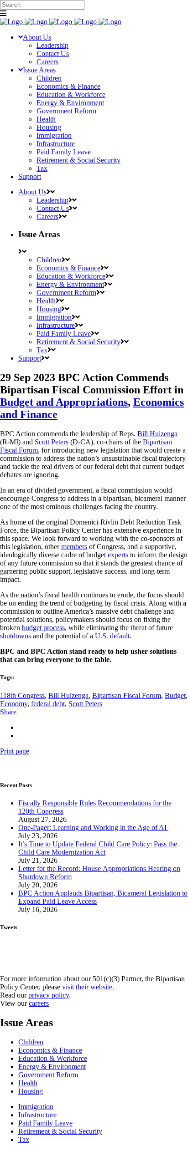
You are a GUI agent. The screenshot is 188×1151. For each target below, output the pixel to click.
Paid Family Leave (45, 1123)
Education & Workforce (52, 1058)
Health (27, 1083)
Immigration (35, 1106)
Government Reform (48, 1075)
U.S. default (112, 636)
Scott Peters (51, 442)
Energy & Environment (52, 1066)
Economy (13, 704)
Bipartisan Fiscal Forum (126, 695)
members (74, 546)
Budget (175, 695)
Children (30, 1042)
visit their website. (88, 987)
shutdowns (15, 636)
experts (118, 555)
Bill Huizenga (157, 434)
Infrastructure (37, 1115)
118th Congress (22, 695)
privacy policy (48, 995)
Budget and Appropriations (64, 402)
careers (39, 1003)
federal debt (48, 704)
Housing (30, 1091)
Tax (23, 1139)
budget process (43, 628)
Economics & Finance (50, 1050)
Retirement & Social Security (60, 1131)
